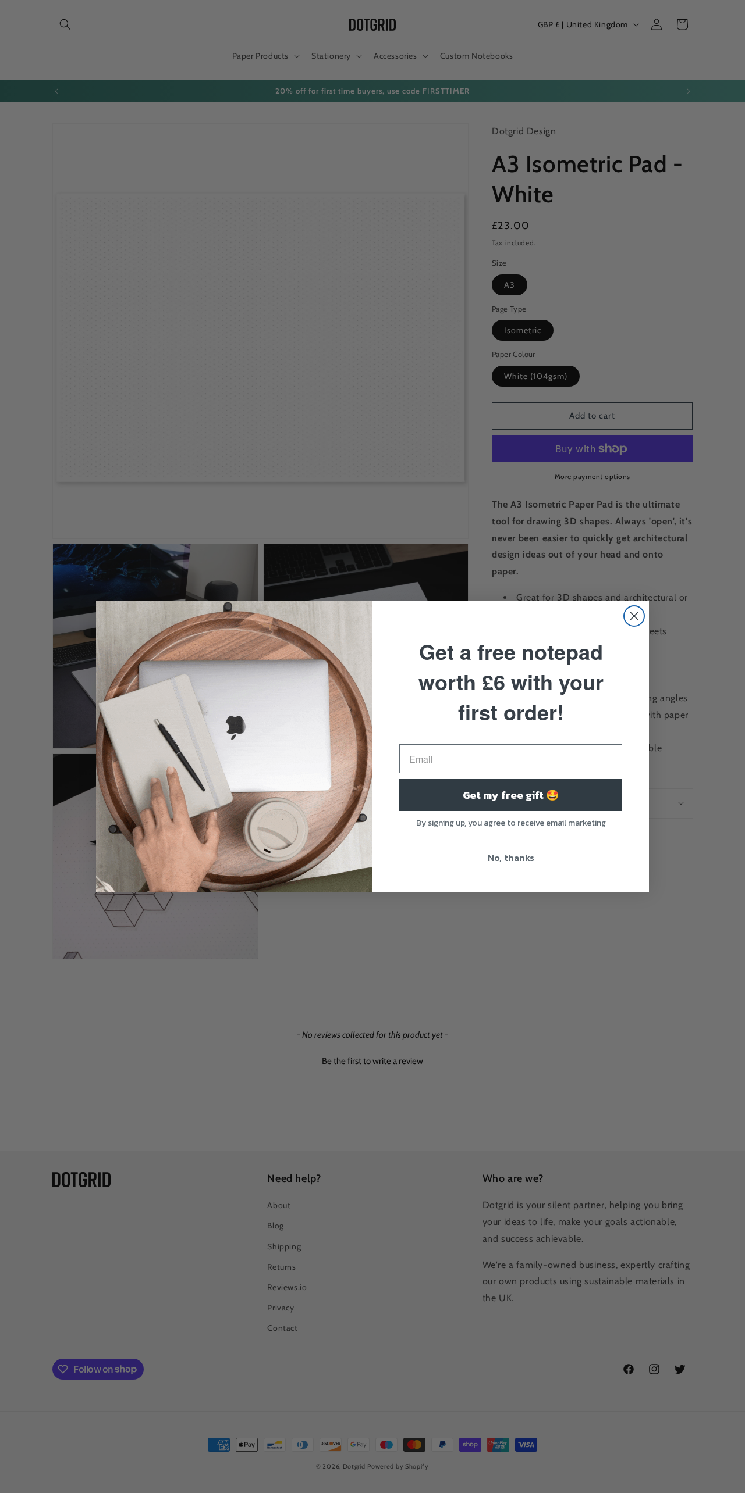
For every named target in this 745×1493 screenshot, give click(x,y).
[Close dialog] (634, 616)
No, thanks (511, 858)
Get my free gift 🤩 (511, 795)
